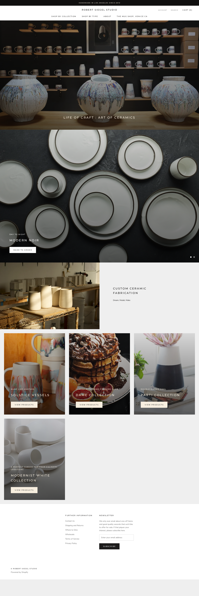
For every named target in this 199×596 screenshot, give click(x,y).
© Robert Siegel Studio (24, 585)
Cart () (187, 10)
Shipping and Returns (74, 542)
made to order (22, 266)
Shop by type (90, 16)
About (107, 16)
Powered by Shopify (19, 588)
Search (174, 10)
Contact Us (70, 537)
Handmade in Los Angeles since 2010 (99, 3)
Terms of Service (72, 555)
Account (162, 10)
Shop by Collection (63, 16)
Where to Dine (71, 546)
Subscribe (109, 563)
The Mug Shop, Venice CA (132, 16)
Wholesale (69, 551)
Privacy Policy (71, 560)
